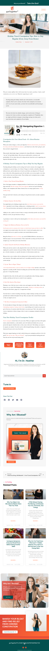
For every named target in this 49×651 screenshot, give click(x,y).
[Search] (44, 375)
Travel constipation (7, 320)
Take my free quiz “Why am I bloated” (15, 335)
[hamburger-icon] (43, 10)
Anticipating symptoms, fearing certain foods (13, 307)
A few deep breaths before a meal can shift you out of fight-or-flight (19, 267)
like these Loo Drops (16, 236)
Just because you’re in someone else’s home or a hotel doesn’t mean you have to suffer (23, 228)
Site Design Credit (29, 650)
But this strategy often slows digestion (20, 186)
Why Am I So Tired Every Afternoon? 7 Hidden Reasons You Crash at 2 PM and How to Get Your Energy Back (35, 544)
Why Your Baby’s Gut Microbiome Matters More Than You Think (13, 503)
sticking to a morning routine (35, 287)
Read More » (13, 520)
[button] (4, 399)
